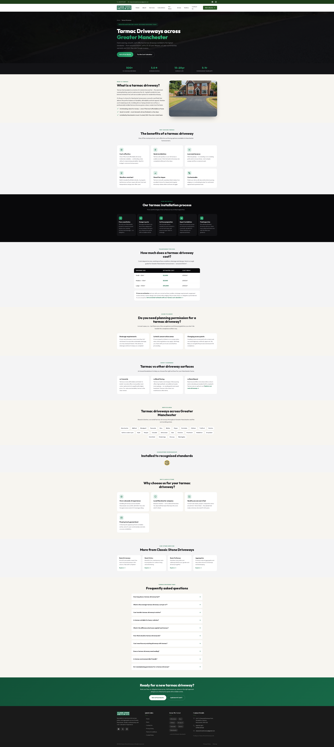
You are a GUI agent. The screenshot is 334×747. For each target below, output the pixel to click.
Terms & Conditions (151, 732)
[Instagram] (216, 2)
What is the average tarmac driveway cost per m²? (150, 604)
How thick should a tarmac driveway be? (146, 636)
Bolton (168, 428)
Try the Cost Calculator (144, 54)
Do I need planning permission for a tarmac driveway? (151, 667)
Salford (134, 428)
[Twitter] (122, 729)
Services (152, 8)
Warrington (181, 437)
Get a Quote (209, 8)
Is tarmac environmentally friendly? (145, 659)
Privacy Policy (150, 728)
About (144, 8)
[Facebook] (212, 2)
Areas (179, 8)
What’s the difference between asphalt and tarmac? (151, 628)
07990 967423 (200, 727)
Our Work (170, 8)
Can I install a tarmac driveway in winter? (147, 612)
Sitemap (215, 744)
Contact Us (194, 8)
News (147, 722)
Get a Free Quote (125, 54)
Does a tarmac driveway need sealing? (146, 651)
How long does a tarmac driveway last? (146, 597)
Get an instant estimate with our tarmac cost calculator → (164, 297)
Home (137, 8)
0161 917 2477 (122, 2)
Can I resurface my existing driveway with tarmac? (150, 643)
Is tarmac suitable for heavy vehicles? (146, 620)
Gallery (186, 8)
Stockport (143, 428)
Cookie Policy (150, 735)
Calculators (161, 8)
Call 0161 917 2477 (176, 697)
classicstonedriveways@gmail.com (139, 2)
